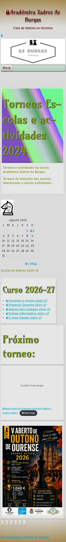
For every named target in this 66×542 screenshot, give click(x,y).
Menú (7, 68)
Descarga (29, 413)
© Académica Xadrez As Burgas (26, 537)
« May (32, 263)
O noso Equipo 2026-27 (25, 317)
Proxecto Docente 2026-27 (27, 305)
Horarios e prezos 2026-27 (27, 300)
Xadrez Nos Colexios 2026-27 (29, 309)
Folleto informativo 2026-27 (28, 313)
